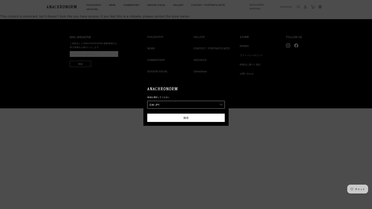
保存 (186, 118)
